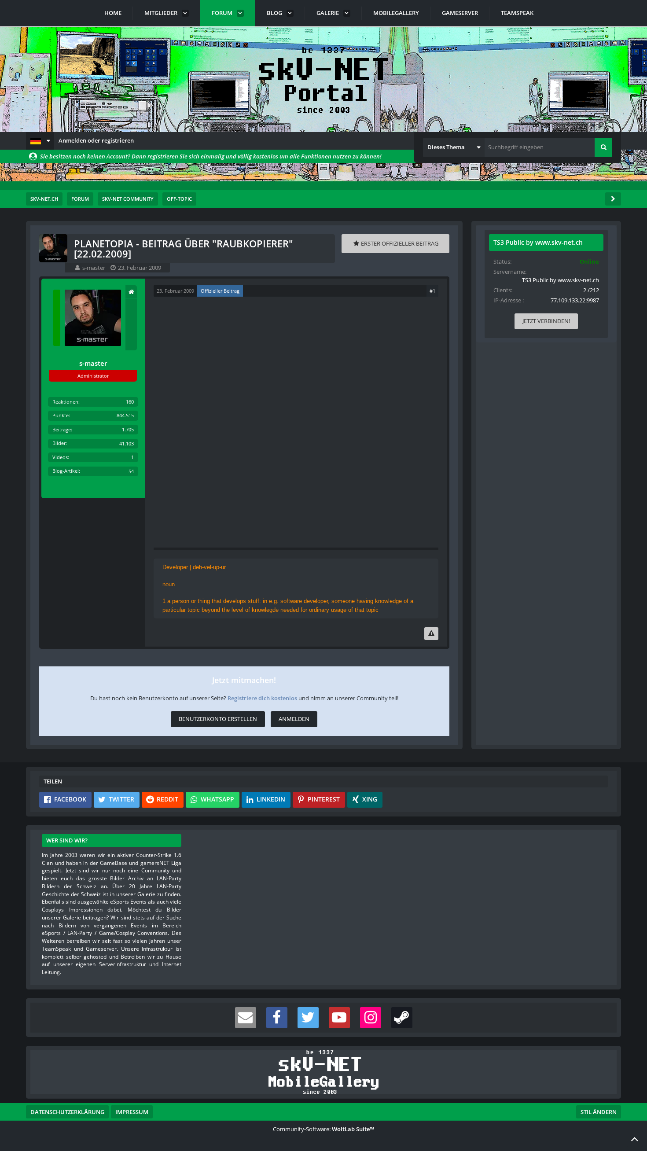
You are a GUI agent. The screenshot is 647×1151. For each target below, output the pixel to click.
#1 (432, 290)
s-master (93, 268)
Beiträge (61, 429)
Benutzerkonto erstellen (218, 719)
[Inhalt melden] (431, 633)
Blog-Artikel (65, 470)
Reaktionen (65, 401)
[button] (40, 141)
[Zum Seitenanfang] (635, 1139)
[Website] (131, 291)
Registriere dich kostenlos (262, 698)
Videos (60, 457)
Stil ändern (599, 1112)
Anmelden (294, 719)
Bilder (59, 443)
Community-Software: (323, 1129)
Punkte (60, 415)
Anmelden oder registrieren (96, 140)
